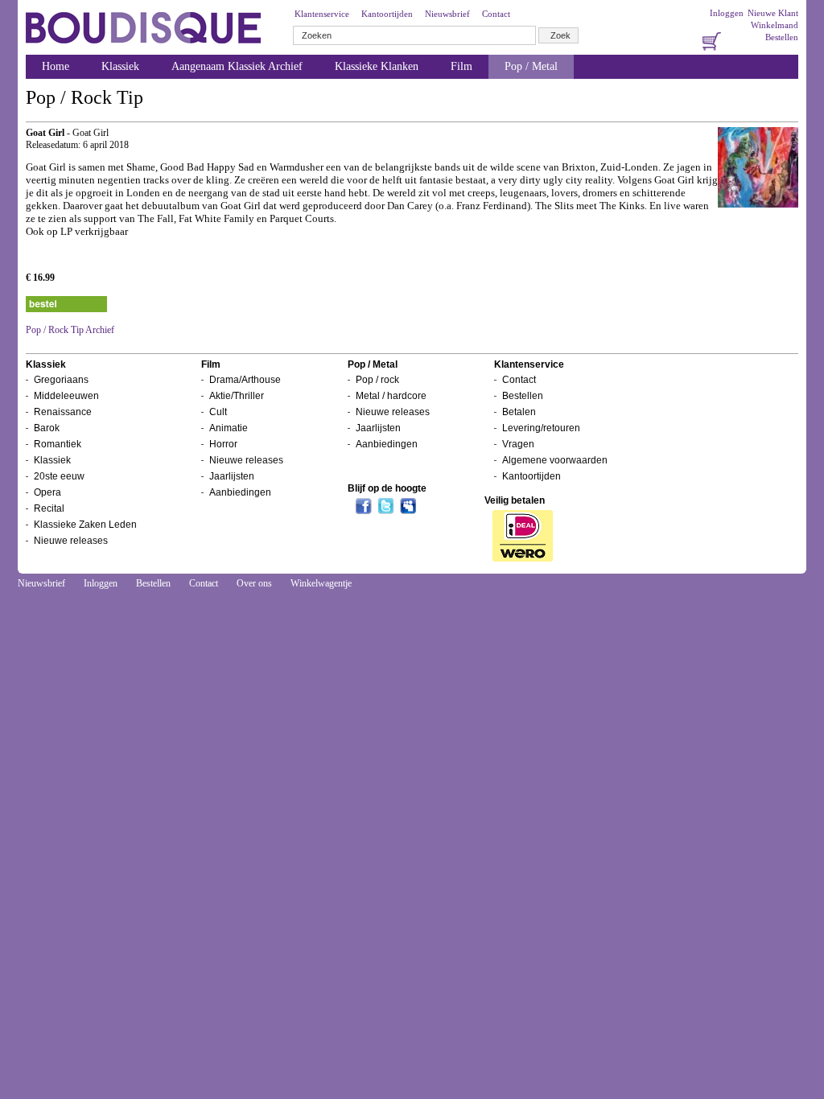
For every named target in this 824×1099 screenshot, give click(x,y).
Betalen (519, 412)
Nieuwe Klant (773, 13)
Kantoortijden (387, 14)
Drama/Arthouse (245, 379)
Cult (218, 412)
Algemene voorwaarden (555, 460)
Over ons (254, 583)
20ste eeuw (59, 476)
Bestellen (781, 37)
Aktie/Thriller (236, 395)
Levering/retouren (541, 428)
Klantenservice (322, 14)
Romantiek (57, 444)
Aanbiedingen (240, 492)
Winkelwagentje (321, 583)
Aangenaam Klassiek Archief (237, 66)
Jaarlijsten (231, 476)
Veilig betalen (514, 500)
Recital (49, 508)
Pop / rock (377, 379)
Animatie (228, 428)
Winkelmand (774, 25)
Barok (47, 428)
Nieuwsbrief (447, 14)
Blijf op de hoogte (387, 488)
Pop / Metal (531, 66)
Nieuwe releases (71, 540)
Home (55, 66)
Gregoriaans (61, 379)
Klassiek (120, 66)
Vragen (518, 444)
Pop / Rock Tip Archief (70, 329)
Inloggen (727, 13)
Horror (223, 444)
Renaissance (63, 412)
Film (461, 66)
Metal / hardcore (391, 395)
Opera (47, 492)
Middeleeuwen (66, 395)
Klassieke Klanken (376, 66)
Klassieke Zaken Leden (85, 524)
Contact (496, 14)
